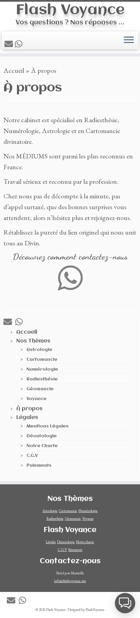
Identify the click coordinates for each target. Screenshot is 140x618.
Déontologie (42, 436)
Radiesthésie (42, 379)
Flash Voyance (70, 10)
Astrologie (39, 350)
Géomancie (40, 389)
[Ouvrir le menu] (129, 40)
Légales (27, 417)
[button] (125, 603)
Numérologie (42, 369)
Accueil (13, 70)
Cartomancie (42, 359)
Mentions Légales (48, 426)
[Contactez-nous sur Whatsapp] (19, 44)
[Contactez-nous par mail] (9, 44)
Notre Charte (42, 446)
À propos (29, 409)
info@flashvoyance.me (70, 580)
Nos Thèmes (33, 341)
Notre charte (85, 541)
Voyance (37, 399)
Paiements (39, 465)
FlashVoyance (95, 609)
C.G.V (32, 456)
